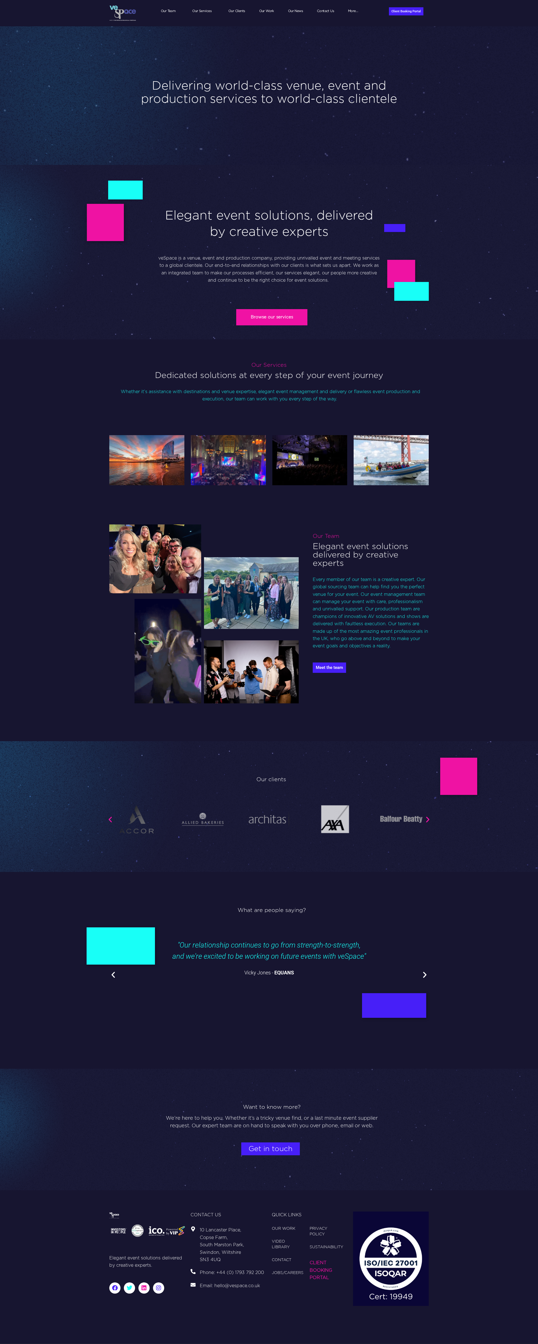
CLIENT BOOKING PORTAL (321, 1270)
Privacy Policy (318, 1231)
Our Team (168, 11)
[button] (110, 819)
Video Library (281, 1244)
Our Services (202, 11)
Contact (281, 1260)
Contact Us (325, 11)
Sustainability (326, 1247)
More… (353, 11)
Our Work (266, 11)
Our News (295, 11)
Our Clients (236, 11)
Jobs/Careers (287, 1273)
